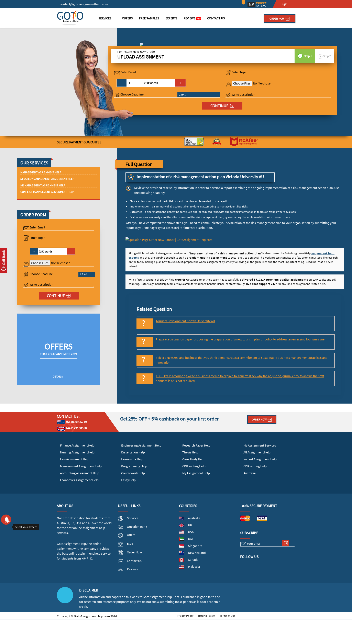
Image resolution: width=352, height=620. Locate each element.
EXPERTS (171, 18)
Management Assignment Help (81, 466)
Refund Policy (206, 616)
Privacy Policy (185, 616)
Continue (219, 105)
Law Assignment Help (74, 459)
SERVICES (104, 18)
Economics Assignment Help (79, 480)
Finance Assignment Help (77, 445)
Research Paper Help (196, 445)
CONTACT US (216, 18)
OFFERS (127, 18)
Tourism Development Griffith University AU (185, 321)
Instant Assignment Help (260, 459)
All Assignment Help (257, 452)
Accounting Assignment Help (79, 473)
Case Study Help (193, 459)
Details (58, 376)
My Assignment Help (196, 473)
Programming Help (134, 466)
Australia (249, 473)
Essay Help (128, 480)
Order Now (277, 18)
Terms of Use (227, 616)
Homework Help (132, 459)
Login (283, 4)
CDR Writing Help (194, 466)
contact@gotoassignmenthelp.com (84, 4)
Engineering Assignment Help (141, 445)
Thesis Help (190, 452)
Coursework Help (133, 473)
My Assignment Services (259, 445)
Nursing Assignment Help (77, 452)
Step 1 (308, 56)
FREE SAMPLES (149, 18)
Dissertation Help (133, 452)
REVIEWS (192, 18)
